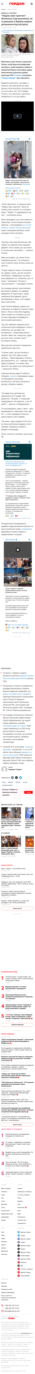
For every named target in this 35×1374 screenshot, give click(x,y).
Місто (3, 1228)
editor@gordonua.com (12, 1311)
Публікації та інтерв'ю (25, 1191)
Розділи (20, 1184)
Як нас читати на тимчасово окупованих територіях (8, 1298)
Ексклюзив (21, 1207)
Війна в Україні (12, 9)
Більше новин (17, 1124)
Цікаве (3, 1220)
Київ (2, 1232)
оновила (13, 376)
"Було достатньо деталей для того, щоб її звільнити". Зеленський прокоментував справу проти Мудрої (16, 1092)
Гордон (3, 9)
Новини (3, 1184)
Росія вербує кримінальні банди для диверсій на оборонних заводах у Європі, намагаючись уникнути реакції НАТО (17, 1067)
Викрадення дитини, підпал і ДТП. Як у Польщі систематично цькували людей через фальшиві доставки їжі (17, 1101)
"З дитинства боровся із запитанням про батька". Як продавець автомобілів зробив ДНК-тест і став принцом (16, 1118)
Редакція (4, 1286)
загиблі (25, 782)
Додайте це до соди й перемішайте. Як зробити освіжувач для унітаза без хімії (19, 1154)
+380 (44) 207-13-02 (11, 1308)
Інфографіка (5, 1217)
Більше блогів (17, 908)
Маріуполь (4, 1251)
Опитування (21, 1217)
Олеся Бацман (25, 1255)
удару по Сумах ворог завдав (16, 694)
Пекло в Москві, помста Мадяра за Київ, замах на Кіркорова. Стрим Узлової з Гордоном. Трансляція (18, 1016)
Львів (3, 1235)
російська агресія (7, 785)
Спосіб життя (5, 1210)
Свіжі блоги (7, 865)
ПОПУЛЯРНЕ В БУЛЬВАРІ (11, 1129)
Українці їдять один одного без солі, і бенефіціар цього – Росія (17, 875)
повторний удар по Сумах (14, 726)
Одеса (3, 1238)
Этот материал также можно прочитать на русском (18, 31)
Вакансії (4, 1283)
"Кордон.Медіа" (8, 78)
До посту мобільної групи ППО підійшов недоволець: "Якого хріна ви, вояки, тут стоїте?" (17, 883)
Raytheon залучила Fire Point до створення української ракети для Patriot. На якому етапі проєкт (16, 1058)
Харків (3, 1245)
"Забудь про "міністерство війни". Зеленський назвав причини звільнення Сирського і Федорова (15, 1075)
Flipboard (23, 1262)
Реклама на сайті (6, 1289)
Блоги (19, 1198)
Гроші (3, 1195)
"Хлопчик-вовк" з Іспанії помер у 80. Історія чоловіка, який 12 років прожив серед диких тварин (19, 978)
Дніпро (3, 1248)
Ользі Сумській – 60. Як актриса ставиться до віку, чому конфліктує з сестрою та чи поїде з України (18, 1164)
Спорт (3, 1201)
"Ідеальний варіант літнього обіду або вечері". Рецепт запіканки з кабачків (18, 1173)
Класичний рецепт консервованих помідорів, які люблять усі (17, 1135)
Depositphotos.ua (26, 1333)
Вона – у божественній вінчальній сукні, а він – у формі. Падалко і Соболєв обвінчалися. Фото (10, 851)
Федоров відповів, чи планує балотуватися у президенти (15, 987)
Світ (2, 1198)
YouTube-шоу (22, 1220)
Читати (28, 792)
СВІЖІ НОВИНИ (7, 1034)
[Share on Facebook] (12, 777)
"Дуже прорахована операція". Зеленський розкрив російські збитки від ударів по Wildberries (17, 1041)
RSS (22, 1265)
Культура (4, 1204)
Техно (3, 1207)
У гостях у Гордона (24, 1195)
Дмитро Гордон (26, 1232)
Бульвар (5, 833)
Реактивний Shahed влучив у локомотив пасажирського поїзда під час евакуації (19, 996)
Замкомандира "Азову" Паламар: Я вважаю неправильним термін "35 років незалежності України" (18, 1006)
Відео (19, 1214)
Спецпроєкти (22, 1223)
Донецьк (4, 1241)
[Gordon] (16, 3)
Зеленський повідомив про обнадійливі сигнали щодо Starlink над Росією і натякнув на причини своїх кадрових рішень (17, 1110)
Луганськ (4, 1254)
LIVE (19, 1204)
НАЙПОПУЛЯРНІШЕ (9, 972)
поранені (10, 782)
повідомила (27, 529)
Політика (4, 1191)
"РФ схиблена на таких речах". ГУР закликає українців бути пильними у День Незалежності (17, 1084)
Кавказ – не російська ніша (13, 868)
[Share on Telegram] (20, 777)
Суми (3, 782)
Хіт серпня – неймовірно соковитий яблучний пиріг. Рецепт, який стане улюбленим (17, 1144)
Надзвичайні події (7, 1214)
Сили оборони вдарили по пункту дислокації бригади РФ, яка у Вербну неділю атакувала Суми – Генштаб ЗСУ (11, 823)
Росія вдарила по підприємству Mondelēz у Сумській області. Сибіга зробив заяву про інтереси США (16, 1050)
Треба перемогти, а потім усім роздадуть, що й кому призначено (15, 901)
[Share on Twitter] (16, 777)
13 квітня (17, 75)
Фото (19, 1210)
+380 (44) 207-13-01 (11, 1305)
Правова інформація (7, 1292)
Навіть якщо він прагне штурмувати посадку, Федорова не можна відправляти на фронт (16, 893)
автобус (18, 782)
